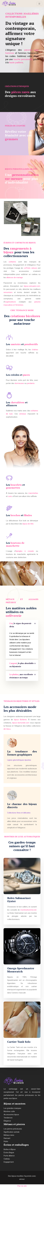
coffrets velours (30, 268)
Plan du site (22, 1186)
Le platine (14, 674)
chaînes (35, 349)
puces (26, 374)
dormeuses (19, 383)
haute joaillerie (16, 62)
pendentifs (31, 344)
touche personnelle (23, 59)
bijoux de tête (28, 524)
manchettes (33, 493)
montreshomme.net (28, 910)
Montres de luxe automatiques (22, 836)
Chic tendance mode (22, 310)
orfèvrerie (13, 616)
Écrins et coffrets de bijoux (20, 242)
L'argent (13, 663)
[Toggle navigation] (39, 4)
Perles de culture (15, 125)
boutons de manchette (15, 544)
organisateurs (10, 302)
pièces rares (20, 92)
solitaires (12, 262)
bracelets (16, 484)
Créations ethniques (17, 86)
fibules (28, 515)
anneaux (22, 414)
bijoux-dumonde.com (20, 723)
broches (15, 515)
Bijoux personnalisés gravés (21, 169)
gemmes (11, 139)
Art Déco (7, 729)
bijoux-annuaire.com (32, 286)
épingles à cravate (25, 551)
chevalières (17, 402)
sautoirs (16, 344)
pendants (30, 383)
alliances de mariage (14, 277)
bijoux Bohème (20, 720)
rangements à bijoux (17, 250)
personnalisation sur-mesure (22, 176)
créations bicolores (25, 316)
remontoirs (8, 292)
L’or (11, 623)
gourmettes (13, 487)
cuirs (10, 496)
